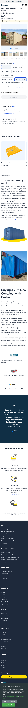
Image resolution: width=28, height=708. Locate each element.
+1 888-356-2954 (19, 87)
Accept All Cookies (8, 705)
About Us (3, 632)
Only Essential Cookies (10, 701)
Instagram (3, 665)
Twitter (3, 662)
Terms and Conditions (12, 696)
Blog (2, 658)
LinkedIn (3, 667)
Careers (3, 634)
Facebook (3, 660)
